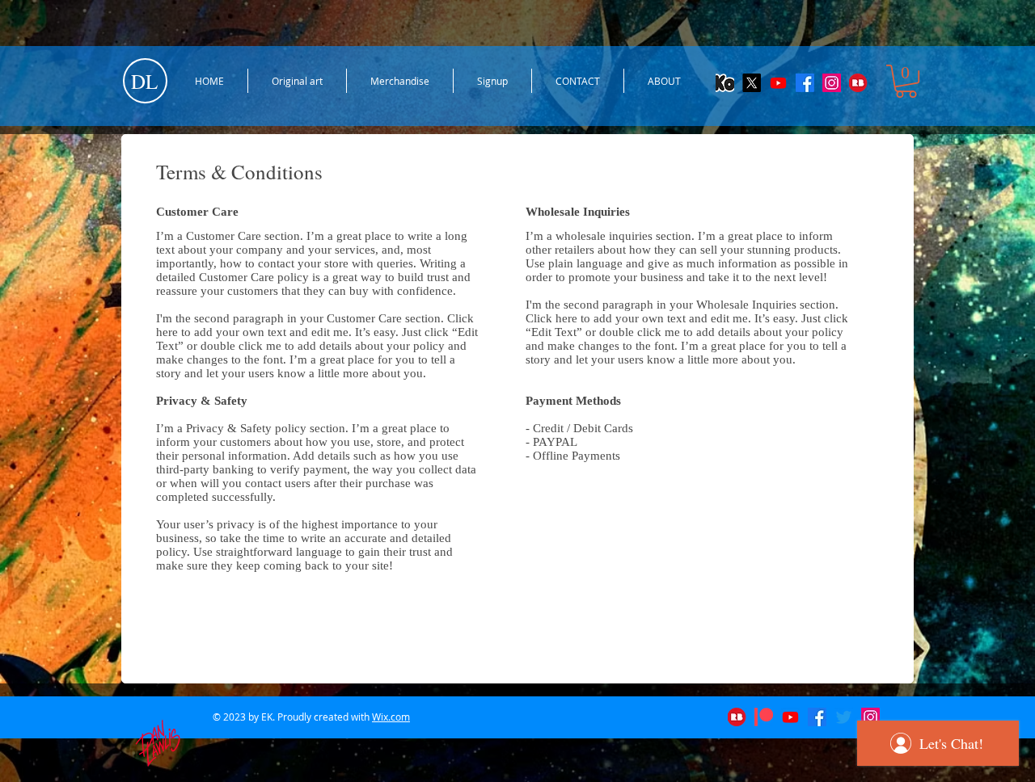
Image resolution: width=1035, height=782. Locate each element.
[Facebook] (805, 83)
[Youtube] (778, 83)
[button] (906, 81)
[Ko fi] (725, 83)
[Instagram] (831, 83)
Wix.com (391, 716)
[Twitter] (843, 717)
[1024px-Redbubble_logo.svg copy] (858, 83)
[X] (751, 83)
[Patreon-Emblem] (763, 717)
